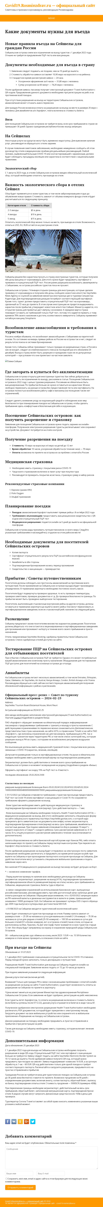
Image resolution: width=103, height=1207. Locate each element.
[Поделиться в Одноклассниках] (20, 1121)
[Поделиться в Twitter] (32, 1121)
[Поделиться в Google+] (26, 1121)
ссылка (17, 717)
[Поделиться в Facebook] (7, 1121)
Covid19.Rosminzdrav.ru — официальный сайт (50, 5)
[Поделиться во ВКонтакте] (13, 1121)
